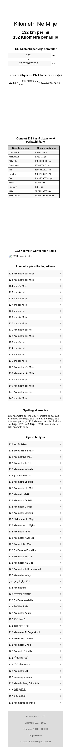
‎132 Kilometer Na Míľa (21, 562)
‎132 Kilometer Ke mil (20, 613)
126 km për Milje (18, 298)
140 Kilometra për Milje (21, 385)
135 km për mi (16, 354)
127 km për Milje (18, 304)
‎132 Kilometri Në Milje (21, 651)
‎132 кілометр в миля (20, 677)
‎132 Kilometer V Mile (20, 644)
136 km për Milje (18, 360)
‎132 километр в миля (21, 638)
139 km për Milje (18, 379)
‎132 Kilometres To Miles (22, 702)
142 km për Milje (18, 398)
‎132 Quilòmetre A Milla (21, 600)
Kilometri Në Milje (35, 24)
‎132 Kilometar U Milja (20, 506)
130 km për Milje (18, 323)
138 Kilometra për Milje (21, 373)
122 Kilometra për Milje (21, 273)
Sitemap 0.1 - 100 (35, 716)
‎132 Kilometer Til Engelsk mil (24, 632)
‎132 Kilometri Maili (19, 494)
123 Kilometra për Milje (21, 279)
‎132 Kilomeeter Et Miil (21, 488)
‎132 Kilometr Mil (17, 587)
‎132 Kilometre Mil (18, 670)
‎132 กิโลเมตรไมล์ (18, 657)
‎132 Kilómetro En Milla (21, 481)
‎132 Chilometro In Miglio (22, 519)
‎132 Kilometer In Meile (21, 469)
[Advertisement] (35, 8)
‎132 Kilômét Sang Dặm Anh (24, 683)
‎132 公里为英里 (17, 689)
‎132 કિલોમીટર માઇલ (19, 664)
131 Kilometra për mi (20, 329)
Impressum (35, 735)
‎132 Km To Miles (18, 444)
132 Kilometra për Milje (21, 335)
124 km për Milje (18, 286)
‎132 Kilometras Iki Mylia (22, 525)
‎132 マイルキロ (17, 619)
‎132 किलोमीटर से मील (18, 606)
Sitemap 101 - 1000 (35, 722)
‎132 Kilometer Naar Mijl (21, 537)
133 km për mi (16, 342)
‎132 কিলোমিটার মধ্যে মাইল (20, 593)
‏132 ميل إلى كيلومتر (19, 581)
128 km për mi (16, 311)
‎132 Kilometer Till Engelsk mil (25, 569)
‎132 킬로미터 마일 (19, 625)
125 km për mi (16, 292)
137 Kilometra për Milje (21, 367)
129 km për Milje (18, 317)
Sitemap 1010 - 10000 (35, 729)
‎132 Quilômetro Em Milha (23, 550)
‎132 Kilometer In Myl (20, 575)
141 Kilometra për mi (20, 392)
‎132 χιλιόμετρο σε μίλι (20, 475)
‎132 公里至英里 (17, 696)
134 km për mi (16, 348)
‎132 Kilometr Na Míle (20, 456)
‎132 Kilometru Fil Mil (20, 531)
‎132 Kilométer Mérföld (21, 512)
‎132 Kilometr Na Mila (20, 544)
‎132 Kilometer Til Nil (20, 463)
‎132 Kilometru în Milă (20, 556)
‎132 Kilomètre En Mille (21, 500)
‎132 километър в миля (21, 450)
